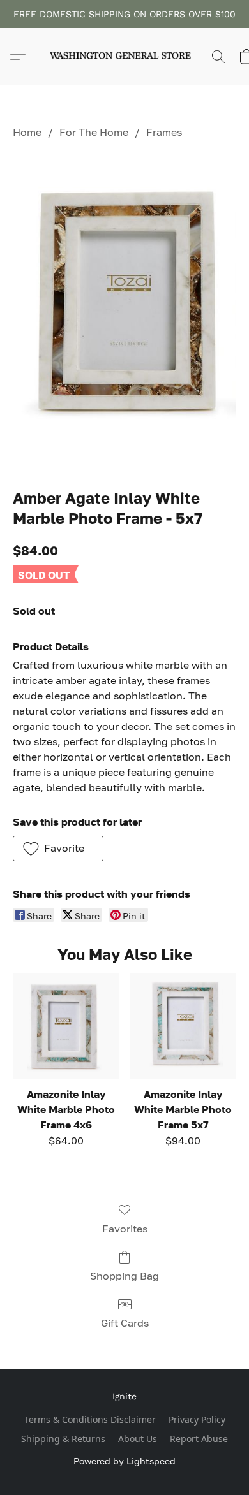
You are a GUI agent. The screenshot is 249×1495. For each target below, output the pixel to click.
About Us (137, 1439)
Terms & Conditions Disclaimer (90, 1419)
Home (27, 132)
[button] (124, 56)
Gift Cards (125, 1322)
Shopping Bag (124, 1275)
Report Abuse (199, 1439)
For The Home (93, 132)
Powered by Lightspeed (124, 1460)
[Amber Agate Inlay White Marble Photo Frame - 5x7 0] (124, 311)
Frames (164, 132)
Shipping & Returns (63, 1439)
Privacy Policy (197, 1419)
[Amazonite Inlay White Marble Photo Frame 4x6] (66, 1026)
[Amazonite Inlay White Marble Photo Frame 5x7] (183, 1026)
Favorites (124, 1228)
